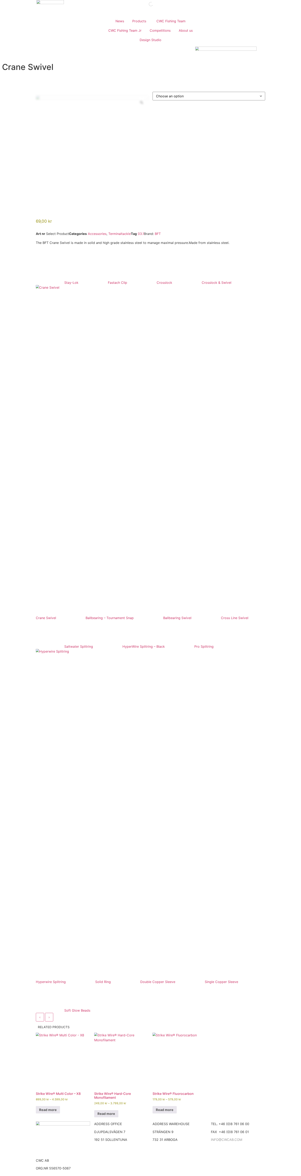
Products (139, 21)
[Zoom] (141, 102)
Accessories (97, 234)
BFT (158, 234)
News (119, 21)
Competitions (160, 30)
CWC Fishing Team (171, 21)
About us (186, 30)
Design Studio (150, 40)
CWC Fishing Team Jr (124, 30)
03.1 (141, 234)
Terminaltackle (119, 234)
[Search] (147, 4)
